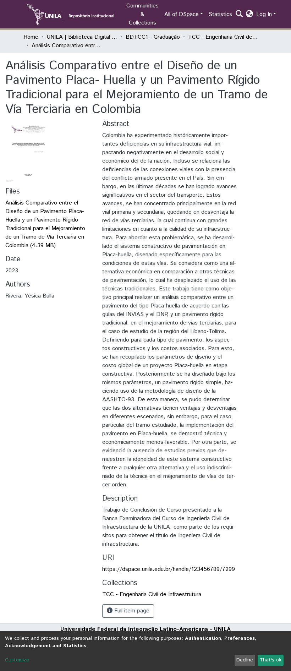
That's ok (270, 660)
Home (30, 37)
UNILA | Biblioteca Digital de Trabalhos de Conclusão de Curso (81, 37)
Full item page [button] (130, 611)
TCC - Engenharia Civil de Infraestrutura (223, 37)
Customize (17, 660)
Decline (244, 660)
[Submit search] (239, 14)
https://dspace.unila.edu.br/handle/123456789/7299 (168, 569)
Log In (264, 14)
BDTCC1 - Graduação (153, 37)
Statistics (220, 14)
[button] (249, 14)
